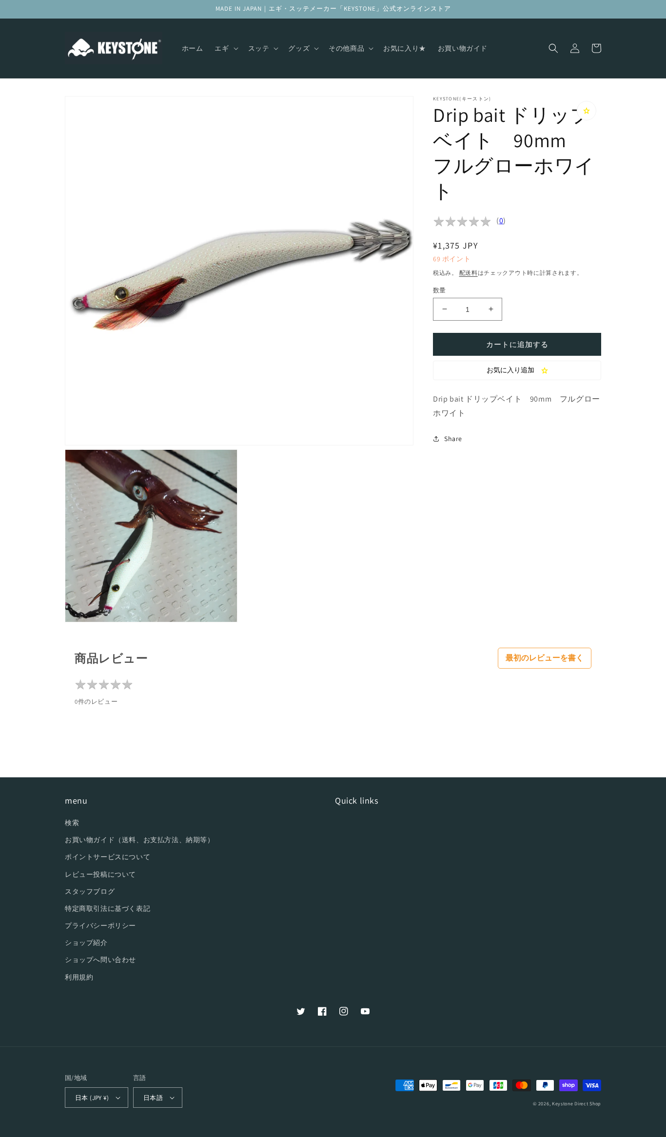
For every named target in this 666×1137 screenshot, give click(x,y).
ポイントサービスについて (107, 856)
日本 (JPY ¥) (92, 1098)
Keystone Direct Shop (576, 1103)
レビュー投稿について (100, 874)
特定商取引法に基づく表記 (107, 908)
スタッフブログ (90, 891)
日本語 (153, 1098)
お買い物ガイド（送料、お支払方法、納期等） (140, 839)
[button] (225, 48)
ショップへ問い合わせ (100, 959)
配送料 (468, 272)
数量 (439, 290)
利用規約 (79, 977)
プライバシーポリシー (100, 925)
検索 (72, 822)
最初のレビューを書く (545, 658)
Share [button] (453, 438)
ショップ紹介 (86, 942)
